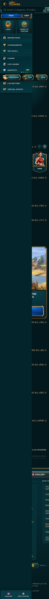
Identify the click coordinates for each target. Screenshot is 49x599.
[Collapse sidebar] (4, 3)
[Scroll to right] (44, 147)
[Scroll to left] (39, 147)
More (42, 565)
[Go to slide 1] (22, 72)
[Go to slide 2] (23, 72)
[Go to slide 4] (27, 72)
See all (37, 86)
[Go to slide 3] (25, 72)
